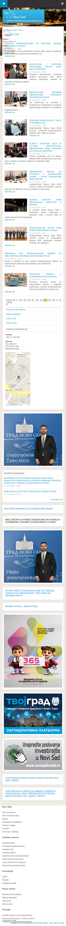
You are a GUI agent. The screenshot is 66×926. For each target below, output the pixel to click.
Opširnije (8, 84)
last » (60, 300)
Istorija (5, 819)
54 (20, 300)
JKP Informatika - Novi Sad (46, 923)
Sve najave (55, 499)
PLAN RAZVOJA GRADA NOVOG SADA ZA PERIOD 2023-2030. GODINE (32, 779)
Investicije (7, 871)
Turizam (5, 828)
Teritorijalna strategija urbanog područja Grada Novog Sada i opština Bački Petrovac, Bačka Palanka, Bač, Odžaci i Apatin (30, 793)
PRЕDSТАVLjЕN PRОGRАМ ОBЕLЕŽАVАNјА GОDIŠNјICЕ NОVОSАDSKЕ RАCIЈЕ (45, 94)
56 (29, 300)
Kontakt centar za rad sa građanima (17, 915)
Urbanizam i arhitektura (12, 822)
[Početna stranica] (23, 23)
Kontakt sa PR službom (15, 310)
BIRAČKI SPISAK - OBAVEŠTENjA (21, 606)
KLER (4, 877)
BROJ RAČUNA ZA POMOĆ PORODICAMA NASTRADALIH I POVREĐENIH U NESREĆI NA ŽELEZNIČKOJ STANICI (33, 521)
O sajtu (61, 923)
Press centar (8, 888)
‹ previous (17, 300)
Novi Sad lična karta (10, 816)
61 (50, 300)
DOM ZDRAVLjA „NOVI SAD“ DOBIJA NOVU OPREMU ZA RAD (30, 491)
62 (54, 300)
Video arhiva (11, 323)
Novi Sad (7, 807)
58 (37, 300)
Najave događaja (13, 314)
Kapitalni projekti (9, 883)
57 (33, 300)
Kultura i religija (8, 825)
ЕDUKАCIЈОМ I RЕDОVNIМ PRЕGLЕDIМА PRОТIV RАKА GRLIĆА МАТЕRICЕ (45, 66)
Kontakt (6, 909)
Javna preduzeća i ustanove (14, 862)
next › (57, 300)
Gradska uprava (10, 837)
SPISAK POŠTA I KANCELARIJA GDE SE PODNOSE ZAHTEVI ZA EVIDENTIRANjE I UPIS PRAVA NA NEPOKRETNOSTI (29, 593)
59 (41, 300)
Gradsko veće (8, 849)
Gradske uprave (9, 853)
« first (14, 300)
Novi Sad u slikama (10, 832)
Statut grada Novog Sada (12, 859)
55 (25, 300)
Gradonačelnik (8, 843)
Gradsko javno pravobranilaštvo (15, 856)
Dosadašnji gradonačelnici (13, 846)
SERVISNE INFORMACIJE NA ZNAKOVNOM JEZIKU (28, 509)
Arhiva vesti (11, 319)
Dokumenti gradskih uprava (13, 865)
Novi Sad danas (9, 812)
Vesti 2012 (6, 901)
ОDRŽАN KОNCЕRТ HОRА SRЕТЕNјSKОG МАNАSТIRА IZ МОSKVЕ (45, 202)
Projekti (5, 880)
